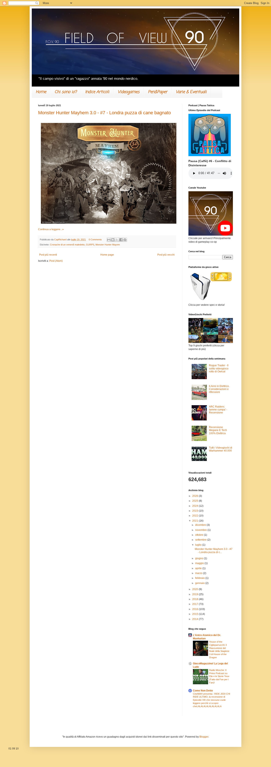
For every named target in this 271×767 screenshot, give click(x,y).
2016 (195, 609)
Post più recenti (48, 254)
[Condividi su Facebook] (121, 240)
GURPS (90, 244)
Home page (107, 254)
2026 (195, 495)
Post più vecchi (166, 254)
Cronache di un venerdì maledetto (67, 244)
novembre (201, 530)
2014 (195, 619)
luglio (198, 544)
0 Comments (95, 239)
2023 (195, 510)
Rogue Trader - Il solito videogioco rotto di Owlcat (218, 368)
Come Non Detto (203, 690)
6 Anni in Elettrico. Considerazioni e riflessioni (219, 389)
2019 (195, 594)
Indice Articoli (97, 92)
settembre (201, 539)
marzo (199, 573)
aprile (198, 568)
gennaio (200, 583)
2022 (195, 515)
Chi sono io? (66, 92)
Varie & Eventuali (191, 92)
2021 (195, 520)
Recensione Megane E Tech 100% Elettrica (218, 430)
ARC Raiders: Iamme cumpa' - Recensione (218, 409)
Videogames (129, 92)
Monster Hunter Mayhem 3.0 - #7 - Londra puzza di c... (213, 551)
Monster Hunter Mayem (107, 244)
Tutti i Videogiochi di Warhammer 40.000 (220, 449)
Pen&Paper (157, 92)
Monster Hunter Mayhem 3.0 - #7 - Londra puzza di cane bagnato (104, 112)
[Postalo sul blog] (113, 240)
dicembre (201, 524)
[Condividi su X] (117, 240)
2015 (195, 614)
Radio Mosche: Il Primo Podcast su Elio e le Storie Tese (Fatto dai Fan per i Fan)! (219, 676)
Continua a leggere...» (51, 229)
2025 (195, 500)
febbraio (200, 578)
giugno (199, 558)
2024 (195, 505)
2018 (195, 599)
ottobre (199, 534)
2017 (195, 604)
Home (41, 92)
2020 (195, 589)
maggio (200, 563)
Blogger (203, 736)
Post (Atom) (56, 260)
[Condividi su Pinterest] (125, 240)
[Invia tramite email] (109, 240)
